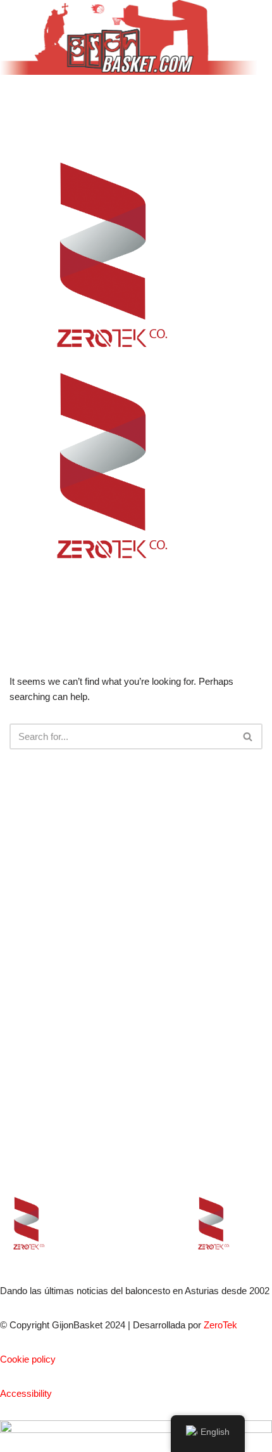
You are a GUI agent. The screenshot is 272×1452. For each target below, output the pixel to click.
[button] (136, 103)
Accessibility (26, 1393)
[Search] (248, 736)
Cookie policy (28, 1359)
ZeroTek (220, 1324)
